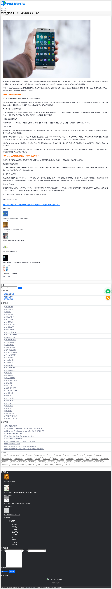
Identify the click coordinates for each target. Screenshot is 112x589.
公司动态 (8, 307)
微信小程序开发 (10, 391)
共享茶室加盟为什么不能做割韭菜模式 (13, 229)
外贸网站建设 (10, 342)
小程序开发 (15, 529)
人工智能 (8, 385)
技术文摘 (8, 373)
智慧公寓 (8, 408)
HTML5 (7, 312)
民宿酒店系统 (8, 297)
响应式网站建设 (104, 458)
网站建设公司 (31, 464)
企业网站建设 (46, 458)
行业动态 (8, 383)
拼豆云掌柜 (8, 406)
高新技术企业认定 (10, 418)
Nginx (17, 455)
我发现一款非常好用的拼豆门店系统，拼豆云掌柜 (19, 441)
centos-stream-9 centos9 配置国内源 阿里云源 (16, 218)
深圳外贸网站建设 (88, 461)
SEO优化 (30, 455)
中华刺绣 (8, 396)
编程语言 (8, 314)
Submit (3, 571)
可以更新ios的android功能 (10, 251)
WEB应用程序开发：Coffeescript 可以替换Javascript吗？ (42, 205)
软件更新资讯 (10, 380)
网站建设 (22, 464)
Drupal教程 (8, 363)
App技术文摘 (9, 337)
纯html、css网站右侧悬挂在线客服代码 (13, 240)
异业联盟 (8, 403)
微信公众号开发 (10, 388)
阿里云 (66, 464)
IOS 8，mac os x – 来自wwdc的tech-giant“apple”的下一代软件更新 (21, 262)
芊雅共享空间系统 (10, 416)
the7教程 (74, 455)
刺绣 (62, 458)
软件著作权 (59, 464)
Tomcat (81, 455)
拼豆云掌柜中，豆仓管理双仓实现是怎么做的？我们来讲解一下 (23, 429)
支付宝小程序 (9, 393)
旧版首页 (14, 544)
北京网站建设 (70, 458)
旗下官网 (14, 537)
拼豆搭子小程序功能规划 (12, 444)
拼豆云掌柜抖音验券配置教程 (13, 434)
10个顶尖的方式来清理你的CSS (11, 273)
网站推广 (40, 464)
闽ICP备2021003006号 (31, 587)
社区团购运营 (9, 413)
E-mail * (25, 551)
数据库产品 (9, 327)
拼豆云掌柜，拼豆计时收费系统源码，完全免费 (19, 436)
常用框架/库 (9, 358)
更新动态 (8, 375)
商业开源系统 (9, 398)
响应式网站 (94, 458)
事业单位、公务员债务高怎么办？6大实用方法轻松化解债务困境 (24, 431)
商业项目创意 (9, 401)
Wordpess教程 (10, 335)
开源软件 (8, 322)
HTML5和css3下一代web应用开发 (13, 205)
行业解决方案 (9, 378)
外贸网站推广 (32, 461)
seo (23, 455)
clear (8, 571)
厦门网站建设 (80, 458)
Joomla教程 (8, 365)
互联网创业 (9, 330)
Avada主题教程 (10, 355)
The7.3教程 (58, 455)
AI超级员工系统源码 (10, 426)
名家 (87, 458)
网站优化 (14, 464)
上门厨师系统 (8, 299)
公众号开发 (15, 532)
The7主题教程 (10, 350)
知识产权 (8, 411)
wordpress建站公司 (6, 458)
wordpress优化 (99, 455)
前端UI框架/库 (10, 370)
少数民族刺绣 (42, 461)
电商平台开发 (9, 360)
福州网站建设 (5, 464)
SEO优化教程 (10, 332)
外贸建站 (13, 461)
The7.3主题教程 (10, 352)
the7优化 (66, 455)
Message (3, 567)
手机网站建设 (60, 461)
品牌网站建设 (9, 345)
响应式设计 (9, 325)
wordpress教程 (18, 458)
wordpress (89, 455)
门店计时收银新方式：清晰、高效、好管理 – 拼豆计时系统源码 (24, 449)
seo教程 (37, 455)
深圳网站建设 (99, 461)
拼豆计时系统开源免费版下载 (13, 439)
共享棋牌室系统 (9, 294)
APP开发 (4, 455)
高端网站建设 (9, 347)
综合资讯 (8, 319)
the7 (44, 455)
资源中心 (14, 542)
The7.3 (50, 455)
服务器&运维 (9, 368)
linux (11, 455)
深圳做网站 (77, 461)
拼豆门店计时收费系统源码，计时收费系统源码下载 (20, 446)
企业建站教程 (13, 199)
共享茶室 (55, 458)
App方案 (8, 309)
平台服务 (14, 524)
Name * (3, 551)
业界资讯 (9, 317)
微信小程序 (51, 461)
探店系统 (69, 461)
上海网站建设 (29, 458)
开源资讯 (14, 539)
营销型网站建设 (49, 464)
